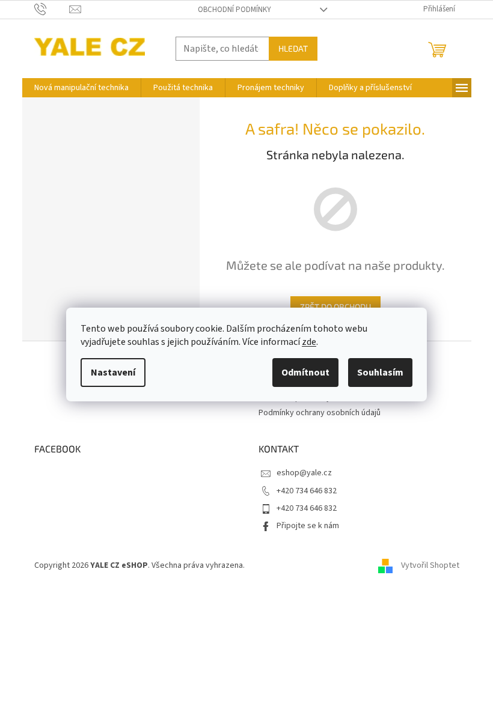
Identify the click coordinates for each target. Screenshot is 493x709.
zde (309, 341)
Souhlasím (380, 372)
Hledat (293, 48)
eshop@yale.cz (304, 473)
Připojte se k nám (308, 526)
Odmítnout (305, 372)
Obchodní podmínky (234, 9)
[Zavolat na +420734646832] (52, 9)
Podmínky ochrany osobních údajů (320, 413)
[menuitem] (81, 87)
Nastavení (113, 372)
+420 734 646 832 (307, 491)
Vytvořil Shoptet (430, 566)
